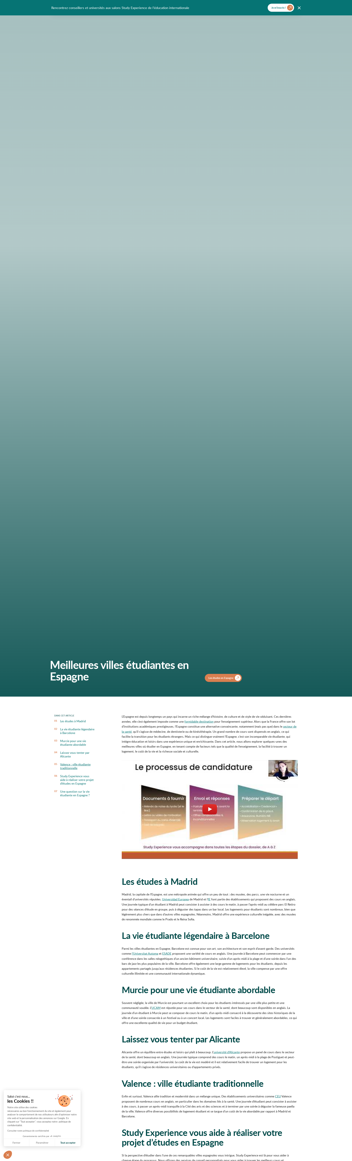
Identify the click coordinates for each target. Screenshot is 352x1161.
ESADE (166, 954)
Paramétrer (42, 1142)
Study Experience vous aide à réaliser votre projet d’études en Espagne (77, 779)
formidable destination (199, 722)
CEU (278, 1096)
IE (209, 899)
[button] (7, 1154)
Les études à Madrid (73, 721)
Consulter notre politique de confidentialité (28, 1130)
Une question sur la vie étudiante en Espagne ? (75, 793)
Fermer (16, 1142)
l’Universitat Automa (145, 954)
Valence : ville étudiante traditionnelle (75, 766)
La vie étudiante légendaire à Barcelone (77, 731)
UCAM (156, 1008)
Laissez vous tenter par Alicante (74, 754)
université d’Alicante (227, 1052)
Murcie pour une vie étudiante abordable (73, 742)
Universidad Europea (175, 899)
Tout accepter (68, 1142)
